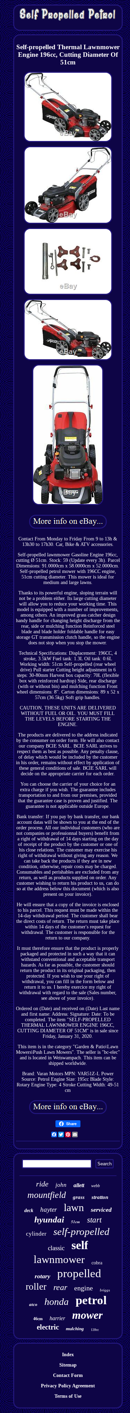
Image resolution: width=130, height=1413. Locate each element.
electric (48, 1327)
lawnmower (59, 1259)
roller (36, 1286)
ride (42, 1184)
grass (79, 1197)
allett (78, 1185)
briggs (105, 1290)
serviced (101, 1209)
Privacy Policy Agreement (68, 1385)
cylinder (36, 1233)
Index (68, 1354)
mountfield (46, 1195)
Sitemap (68, 1365)
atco (33, 1304)
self (79, 1245)
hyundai (49, 1219)
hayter (48, 1209)
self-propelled (81, 1231)
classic (56, 1248)
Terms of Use (67, 1396)
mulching (75, 1328)
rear (60, 1287)
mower (87, 1315)
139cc (95, 1330)
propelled (79, 1273)
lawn (74, 1207)
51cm (75, 1222)
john (61, 1185)
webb (95, 1185)
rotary (42, 1276)
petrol (91, 1300)
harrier (57, 1318)
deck (28, 1210)
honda (56, 1301)
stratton (100, 1197)
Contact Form (68, 1375)
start (94, 1220)
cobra (97, 1262)
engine (83, 1288)
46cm (38, 1318)
